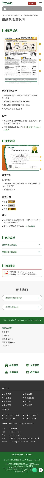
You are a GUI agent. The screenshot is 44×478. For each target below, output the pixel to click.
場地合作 (28, 401)
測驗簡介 (5, 332)
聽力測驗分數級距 (9, 245)
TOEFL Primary (10, 415)
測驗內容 (5, 335)
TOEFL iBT (29, 418)
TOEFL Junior (31, 415)
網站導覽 (7, 405)
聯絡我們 (29, 455)
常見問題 (5, 345)
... (9, 8)
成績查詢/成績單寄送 (13, 298)
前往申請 (29, 226)
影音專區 (7, 401)
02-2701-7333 (16, 431)
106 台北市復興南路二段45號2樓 (23, 438)
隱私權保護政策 (17, 455)
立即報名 (32, 3)
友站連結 (28, 405)
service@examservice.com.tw (22, 441)
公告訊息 (7, 397)
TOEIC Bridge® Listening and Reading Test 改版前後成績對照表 (23, 273)
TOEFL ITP (8, 418)
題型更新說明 (7, 339)
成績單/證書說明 (9, 342)
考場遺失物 (29, 397)
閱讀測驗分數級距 (9, 252)
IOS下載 (27, 127)
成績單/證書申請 (11, 307)
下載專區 (28, 394)
